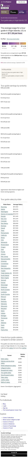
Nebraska (4, 304)
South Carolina (5, 294)
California (4, 235)
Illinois (3, 237)
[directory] (14, 73)
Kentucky (4, 301)
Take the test (21, 2)
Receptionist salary (6, 370)
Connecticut (4, 263)
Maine (2, 311)
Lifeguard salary (6, 368)
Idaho (2, 327)
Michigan (3, 315)
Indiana (3, 313)
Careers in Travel (8, 428)
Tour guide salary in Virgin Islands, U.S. (14, 20)
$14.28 (23, 47)
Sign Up (5, 408)
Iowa (2, 320)
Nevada (3, 216)
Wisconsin (4, 306)
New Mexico (4, 223)
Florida (3, 252)
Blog (4, 404)
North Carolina (5, 289)
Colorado (4, 221)
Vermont (3, 280)
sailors (11, 348)
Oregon (3, 247)
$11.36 (14, 47)
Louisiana (4, 292)
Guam (2, 325)
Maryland (3, 308)
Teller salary (4, 377)
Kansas (3, 282)
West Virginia (5, 278)
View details (4, 8)
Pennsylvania (5, 233)
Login (4, 406)
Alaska (3, 209)
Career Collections (8, 417)
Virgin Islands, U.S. (6, 273)
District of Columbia (7, 214)
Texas (2, 230)
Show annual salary (13, 39)
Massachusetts (5, 259)
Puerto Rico (4, 330)
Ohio (2, 240)
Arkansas (4, 261)
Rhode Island (5, 244)
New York (4, 218)
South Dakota (5, 275)
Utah (2, 249)
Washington (4, 211)
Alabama (3, 322)
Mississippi (4, 285)
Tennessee (4, 318)
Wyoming (4, 207)
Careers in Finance (8, 422)
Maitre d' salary (5, 382)
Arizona (3, 254)
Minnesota (4, 242)
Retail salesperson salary (8, 365)
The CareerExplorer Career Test (12, 410)
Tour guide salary (6, 372)
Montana (3, 226)
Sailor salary (4, 359)
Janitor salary (5, 380)
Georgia (3, 299)
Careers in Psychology (9, 426)
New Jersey (4, 256)
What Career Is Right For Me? (11, 419)
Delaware (4, 266)
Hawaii (3, 228)
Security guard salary (7, 375)
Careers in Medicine (8, 424)
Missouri (3, 296)
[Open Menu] (8, 2)
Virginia (3, 270)
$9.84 (4, 47)
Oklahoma (4, 287)
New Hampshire (5, 268)
